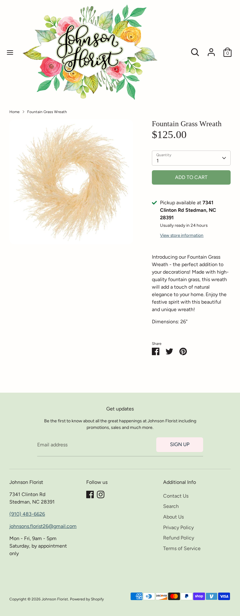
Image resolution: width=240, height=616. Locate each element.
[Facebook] (90, 494)
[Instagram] (100, 494)
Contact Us (175, 496)
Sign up (179, 444)
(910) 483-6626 (27, 514)
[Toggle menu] (10, 52)
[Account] (211, 49)
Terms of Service (182, 548)
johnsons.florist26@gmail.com (43, 526)
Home (14, 112)
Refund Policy (178, 538)
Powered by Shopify (87, 599)
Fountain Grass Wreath (47, 112)
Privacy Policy (178, 527)
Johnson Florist (55, 599)
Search (171, 506)
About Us (173, 517)
